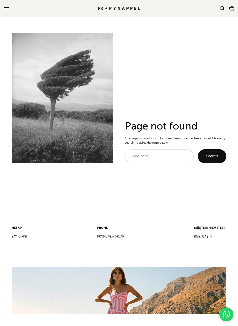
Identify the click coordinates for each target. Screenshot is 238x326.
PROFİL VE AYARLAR (110, 236)
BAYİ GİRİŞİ (19, 236)
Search (212, 156)
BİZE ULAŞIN (203, 236)
